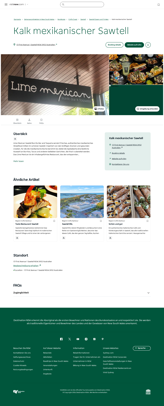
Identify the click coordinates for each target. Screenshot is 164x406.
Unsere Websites (110, 348)
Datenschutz (18, 361)
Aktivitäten (47, 357)
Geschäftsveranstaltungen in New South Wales (117, 362)
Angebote (47, 374)
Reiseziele (47, 353)
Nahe (29, 123)
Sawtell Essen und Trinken (99, 19)
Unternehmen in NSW (82, 361)
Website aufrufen (134, 45)
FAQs (41, 123)
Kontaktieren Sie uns (120, 164)
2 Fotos (101, 109)
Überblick (17, 123)
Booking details (114, 45)
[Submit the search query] (63, 4)
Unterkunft (47, 369)
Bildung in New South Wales (84, 365)
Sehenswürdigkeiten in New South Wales (39, 19)
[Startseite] (16, 4)
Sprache (141, 348)
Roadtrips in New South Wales (55, 361)
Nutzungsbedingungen (23, 369)
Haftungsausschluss (21, 357)
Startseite (17, 19)
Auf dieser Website (52, 348)
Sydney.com (108, 353)
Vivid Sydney (108, 372)
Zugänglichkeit (21, 293)
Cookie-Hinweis (19, 365)
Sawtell (83, 19)
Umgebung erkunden (149, 109)
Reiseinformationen (81, 353)
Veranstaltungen (50, 365)
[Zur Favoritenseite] (158, 4)
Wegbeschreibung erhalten (25, 266)
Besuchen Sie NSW (21, 348)
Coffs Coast (73, 19)
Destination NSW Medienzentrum (117, 368)
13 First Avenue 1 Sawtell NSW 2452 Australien (35, 45)
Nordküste (61, 19)
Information (78, 348)
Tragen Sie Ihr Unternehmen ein (86, 357)
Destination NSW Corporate (114, 357)
